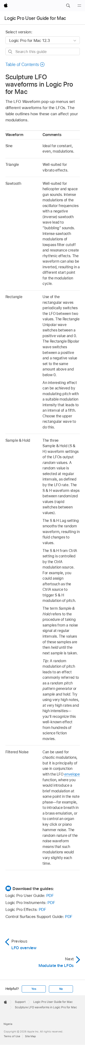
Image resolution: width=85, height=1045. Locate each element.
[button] (68, 5)
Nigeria (8, 1024)
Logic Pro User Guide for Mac (35, 18)
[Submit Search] (10, 51)
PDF (50, 895)
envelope (72, 774)
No (61, 989)
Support (20, 1002)
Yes (33, 989)
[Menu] (79, 5)
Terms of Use (12, 1036)
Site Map (30, 1036)
